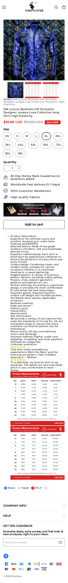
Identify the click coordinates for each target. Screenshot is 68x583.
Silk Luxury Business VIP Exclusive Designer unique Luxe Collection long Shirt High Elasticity (34, 102)
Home (7, 99)
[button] (37, 177)
